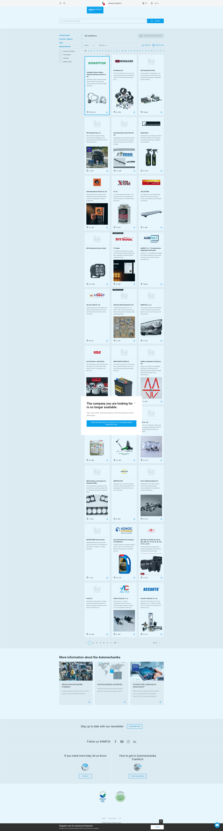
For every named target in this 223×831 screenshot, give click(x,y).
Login (157, 827)
